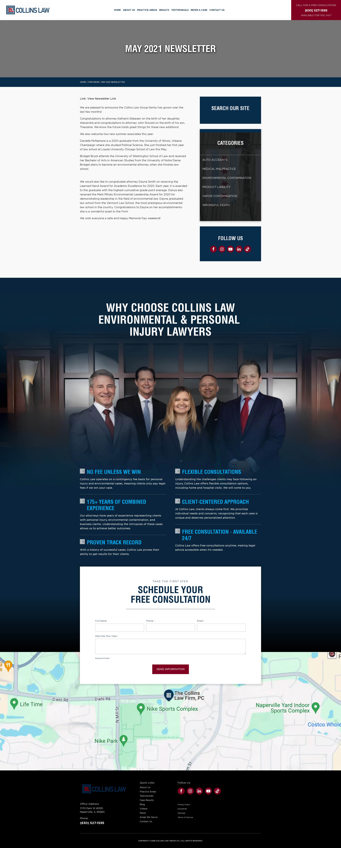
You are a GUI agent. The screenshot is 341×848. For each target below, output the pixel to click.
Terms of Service (185, 817)
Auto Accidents (214, 159)
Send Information (171, 669)
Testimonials (180, 10)
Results (164, 10)
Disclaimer (182, 809)
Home (117, 10)
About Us (129, 10)
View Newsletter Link (101, 98)
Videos (143, 808)
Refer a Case (199, 10)
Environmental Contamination (226, 178)
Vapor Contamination (219, 196)
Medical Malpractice (219, 168)
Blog (142, 804)
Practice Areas (147, 10)
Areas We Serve (148, 817)
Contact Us (216, 10)
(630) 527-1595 (92, 823)
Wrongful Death (216, 205)
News (143, 813)
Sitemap (181, 813)
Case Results (147, 800)
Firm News (93, 82)
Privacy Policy (184, 804)
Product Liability (216, 187)
